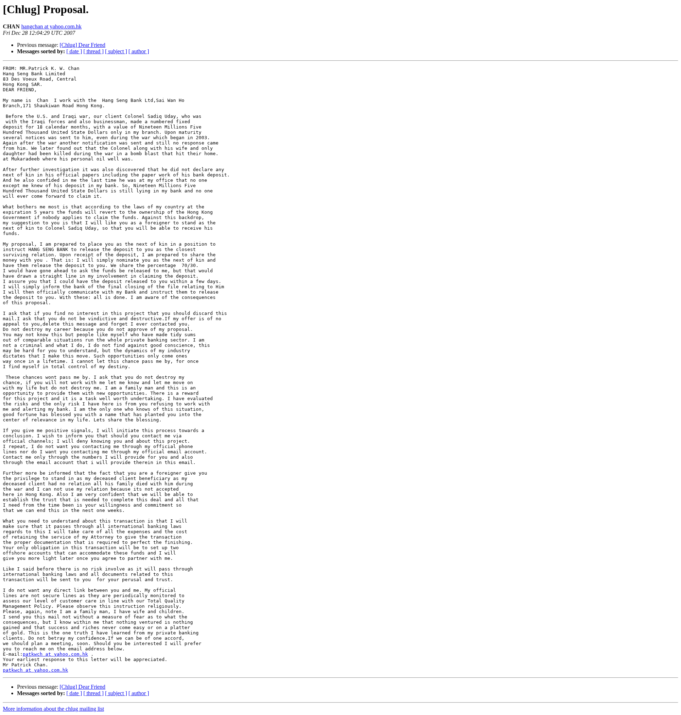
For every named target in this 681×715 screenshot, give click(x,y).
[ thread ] (93, 51)
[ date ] (74, 51)
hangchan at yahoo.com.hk (51, 26)
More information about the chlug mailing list (53, 709)
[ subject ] (116, 51)
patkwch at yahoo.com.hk (55, 654)
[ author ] (138, 51)
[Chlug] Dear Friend (82, 45)
